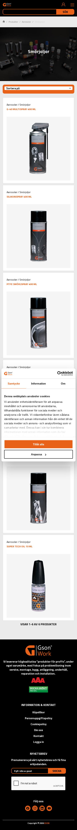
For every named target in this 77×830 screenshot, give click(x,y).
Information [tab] (38, 383)
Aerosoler (26, 21)
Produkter (13, 21)
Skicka (56, 771)
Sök (65, 12)
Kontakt (38, 736)
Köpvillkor (38, 712)
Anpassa (36, 454)
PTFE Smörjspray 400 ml (22, 284)
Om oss (38, 730)
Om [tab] (63, 383)
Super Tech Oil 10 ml (19, 546)
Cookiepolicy (39, 724)
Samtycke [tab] (14, 383)
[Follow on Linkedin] (42, 808)
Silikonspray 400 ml (19, 196)
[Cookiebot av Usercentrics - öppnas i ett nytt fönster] (57, 373)
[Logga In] (63, 4)
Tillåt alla (38, 444)
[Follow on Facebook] (27, 808)
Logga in (38, 742)
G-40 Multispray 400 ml (21, 109)
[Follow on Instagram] (34, 808)
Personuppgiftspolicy (38, 718)
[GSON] (7, 4)
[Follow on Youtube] (49, 808)
